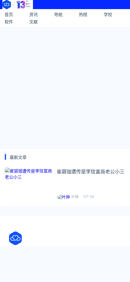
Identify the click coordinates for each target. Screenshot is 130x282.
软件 (9, 21)
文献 (33, 21)
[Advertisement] (65, 87)
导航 (58, 14)
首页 (9, 14)
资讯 (33, 14)
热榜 (83, 14)
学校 (108, 14)
